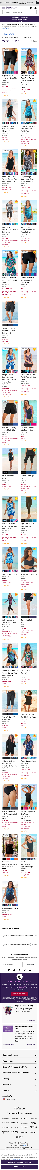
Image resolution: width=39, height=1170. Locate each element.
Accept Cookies (19, 1166)
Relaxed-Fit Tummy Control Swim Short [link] (9, 430)
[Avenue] (14, 1123)
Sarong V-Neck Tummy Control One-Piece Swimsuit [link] (28, 230)
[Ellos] (33, 1123)
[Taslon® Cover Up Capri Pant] (10, 701)
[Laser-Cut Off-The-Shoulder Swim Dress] (29, 701)
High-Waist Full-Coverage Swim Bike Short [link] (9, 79)
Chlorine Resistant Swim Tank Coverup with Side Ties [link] (9, 527)
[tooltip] (6, 3)
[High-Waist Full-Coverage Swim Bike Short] (10, 59)
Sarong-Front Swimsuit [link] (25, 673)
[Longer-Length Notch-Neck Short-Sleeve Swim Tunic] (29, 160)
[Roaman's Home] (12, 8)
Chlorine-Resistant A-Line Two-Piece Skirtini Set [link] (10, 129)
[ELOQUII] (14, 1127)
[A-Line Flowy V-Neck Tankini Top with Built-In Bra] (29, 358)
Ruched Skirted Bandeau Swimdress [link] (9, 864)
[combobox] (19, 12)
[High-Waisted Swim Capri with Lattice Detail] (29, 507)
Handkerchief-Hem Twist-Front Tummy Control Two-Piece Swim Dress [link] (27, 80)
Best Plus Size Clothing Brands (11, 1150)
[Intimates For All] (5, 1132)
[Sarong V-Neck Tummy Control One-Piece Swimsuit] (29, 211)
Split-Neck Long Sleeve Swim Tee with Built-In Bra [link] (10, 623)
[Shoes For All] (14, 1132)
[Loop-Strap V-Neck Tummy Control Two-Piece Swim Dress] (10, 160)
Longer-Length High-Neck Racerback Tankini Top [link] (28, 129)
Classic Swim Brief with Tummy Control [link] (9, 814)
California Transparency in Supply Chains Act (18, 1148)
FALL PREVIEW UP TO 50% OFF (19, 17)
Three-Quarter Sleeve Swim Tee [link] (28, 763)
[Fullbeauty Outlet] (19, 1137)
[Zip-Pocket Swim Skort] (29, 604)
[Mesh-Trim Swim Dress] (10, 459)
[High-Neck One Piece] (10, 892)
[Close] (36, 1153)
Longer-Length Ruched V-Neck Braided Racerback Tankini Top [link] (9, 379)
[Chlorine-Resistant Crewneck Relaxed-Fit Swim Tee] (10, 261)
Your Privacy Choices (17, 1145)
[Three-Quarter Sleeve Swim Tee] (29, 745)
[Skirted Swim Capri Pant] (29, 459)
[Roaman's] (24, 1118)
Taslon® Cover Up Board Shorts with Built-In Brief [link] (9, 331)
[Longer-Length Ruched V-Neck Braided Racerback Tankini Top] (10, 358)
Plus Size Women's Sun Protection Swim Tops (20, 936)
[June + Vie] (5, 1127)
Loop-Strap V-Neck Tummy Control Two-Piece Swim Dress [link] (10, 180)
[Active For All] (33, 1127)
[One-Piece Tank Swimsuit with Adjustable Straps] (29, 845)
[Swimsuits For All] (24, 1127)
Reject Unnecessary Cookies (19, 1162)
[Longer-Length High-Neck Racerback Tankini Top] (29, 110)
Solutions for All (9, 34)
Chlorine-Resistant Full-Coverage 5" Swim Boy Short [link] (27, 281)
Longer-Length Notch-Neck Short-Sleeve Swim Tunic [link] (28, 180)
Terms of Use (24, 1143)
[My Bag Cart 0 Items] (36, 8)
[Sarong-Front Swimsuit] (29, 654)
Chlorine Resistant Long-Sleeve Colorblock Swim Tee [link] (10, 764)
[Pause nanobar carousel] (17, 21)
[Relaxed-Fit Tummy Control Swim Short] (10, 411)
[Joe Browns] (24, 1122)
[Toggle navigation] (3, 8)
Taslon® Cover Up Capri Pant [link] (9, 719)
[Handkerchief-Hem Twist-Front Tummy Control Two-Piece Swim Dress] (29, 59)
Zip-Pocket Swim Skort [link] (27, 622)
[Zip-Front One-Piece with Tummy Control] (29, 411)
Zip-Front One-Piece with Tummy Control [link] (28, 430)
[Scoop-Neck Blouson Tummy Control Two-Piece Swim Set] (10, 654)
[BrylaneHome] (24, 1132)
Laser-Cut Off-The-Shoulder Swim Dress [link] (28, 717)
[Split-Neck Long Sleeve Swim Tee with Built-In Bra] (10, 604)
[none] (10, 59)
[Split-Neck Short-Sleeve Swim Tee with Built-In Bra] (10, 211)
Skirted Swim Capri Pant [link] (27, 478)
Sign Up (30, 964)
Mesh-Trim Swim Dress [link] (8, 478)
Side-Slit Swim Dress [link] (9, 575)
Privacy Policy (13, 1143)
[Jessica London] (5, 1123)
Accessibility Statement (30, 1150)
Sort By (16, 41)
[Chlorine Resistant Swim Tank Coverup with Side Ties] (10, 507)
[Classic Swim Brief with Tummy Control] (10, 795)
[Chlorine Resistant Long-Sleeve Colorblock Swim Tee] (10, 745)
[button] (30, 8)
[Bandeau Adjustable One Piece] (29, 795)
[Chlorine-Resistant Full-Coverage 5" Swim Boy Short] (29, 261)
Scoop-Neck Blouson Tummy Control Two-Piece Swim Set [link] (10, 674)
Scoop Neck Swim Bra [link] (29, 575)
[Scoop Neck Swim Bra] (29, 558)
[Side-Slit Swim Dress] (10, 558)
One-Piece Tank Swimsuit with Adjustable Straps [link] (27, 865)
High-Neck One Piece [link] (10, 909)
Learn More (5, 29)
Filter (6, 41)
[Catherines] (33, 1118)
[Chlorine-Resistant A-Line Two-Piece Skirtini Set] (10, 110)
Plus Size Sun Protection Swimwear (17, 945)
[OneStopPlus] (5, 1118)
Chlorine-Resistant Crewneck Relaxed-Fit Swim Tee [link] (10, 281)
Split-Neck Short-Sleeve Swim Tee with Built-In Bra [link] (10, 230)
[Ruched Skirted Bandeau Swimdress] (10, 845)
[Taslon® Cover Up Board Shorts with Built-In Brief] (10, 312)
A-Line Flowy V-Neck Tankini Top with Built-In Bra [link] (28, 378)
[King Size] (33, 1132)
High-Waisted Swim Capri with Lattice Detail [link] (27, 527)
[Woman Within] (14, 1118)
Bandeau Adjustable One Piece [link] (28, 814)
